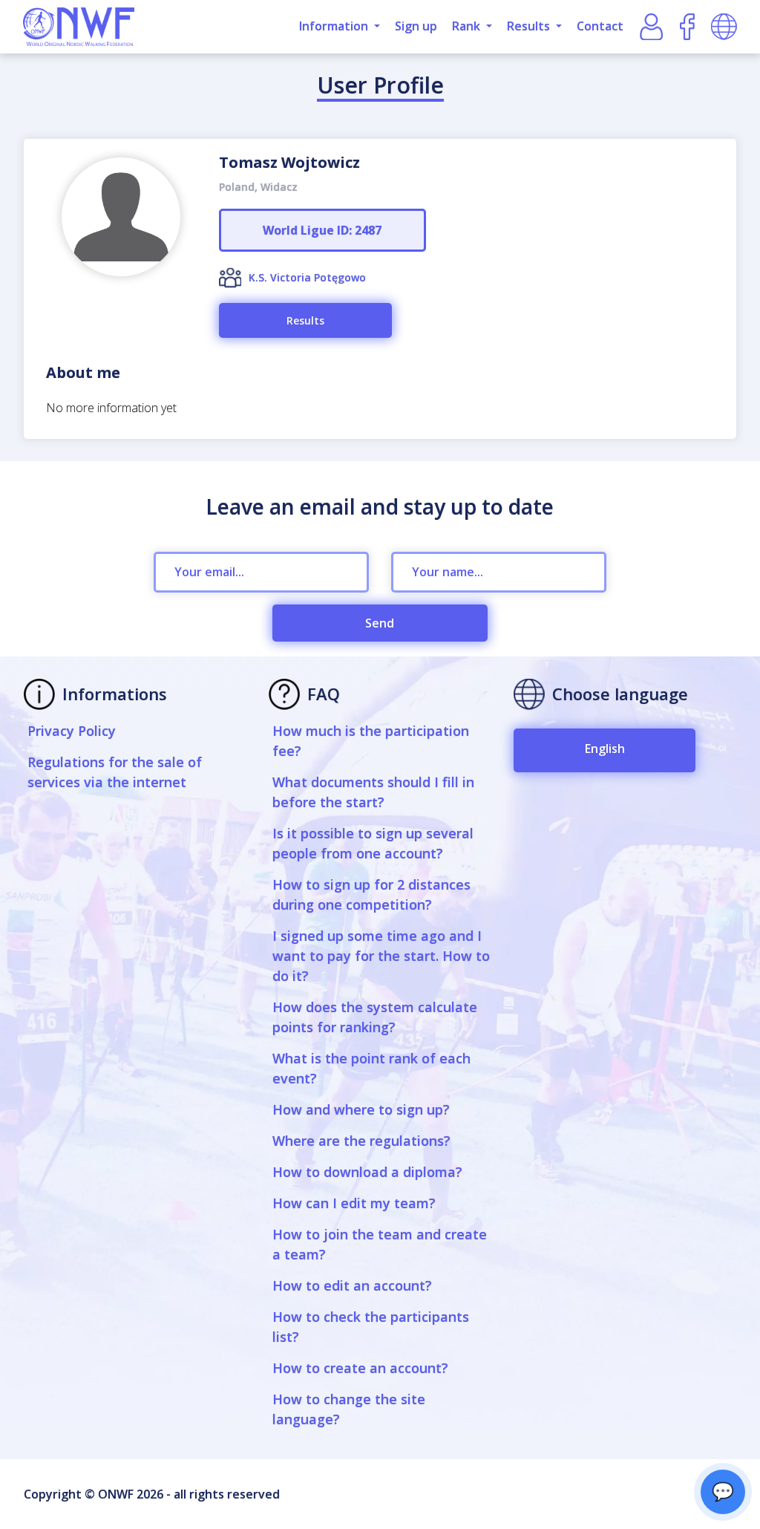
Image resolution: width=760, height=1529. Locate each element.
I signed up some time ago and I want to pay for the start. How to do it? (381, 956)
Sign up (416, 26)
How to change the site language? (348, 1409)
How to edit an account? (352, 1285)
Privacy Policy (71, 731)
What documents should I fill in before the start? (373, 792)
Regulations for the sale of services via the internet (114, 772)
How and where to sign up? (361, 1109)
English (605, 748)
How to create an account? (360, 1368)
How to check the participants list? (370, 1327)
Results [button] (530, 26)
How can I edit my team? (354, 1203)
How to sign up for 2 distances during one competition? (371, 894)
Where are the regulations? (361, 1141)
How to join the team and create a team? (379, 1244)
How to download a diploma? (367, 1172)
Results (305, 320)
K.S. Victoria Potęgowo (307, 277)
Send (379, 623)
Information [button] (335, 26)
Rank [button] (467, 26)
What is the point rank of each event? (371, 1068)
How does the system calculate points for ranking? (374, 1017)
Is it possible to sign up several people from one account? (373, 843)
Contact (600, 26)
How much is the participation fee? (370, 741)
